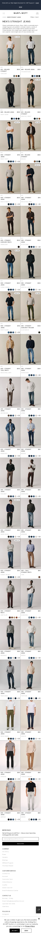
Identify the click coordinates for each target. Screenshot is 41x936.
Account (5, 872)
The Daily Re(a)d (7, 862)
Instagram (5, 910)
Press (4, 850)
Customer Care (7, 875)
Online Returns (7, 878)
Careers (5, 853)
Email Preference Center (10, 886)
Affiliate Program (7, 859)
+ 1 (19, 613)
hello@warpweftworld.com (15, 897)
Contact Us (6, 869)
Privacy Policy (30, 926)
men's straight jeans (14, 13)
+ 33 (18, 157)
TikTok (4, 913)
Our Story (5, 847)
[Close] (39, 919)
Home (4, 13)
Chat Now (5, 902)
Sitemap (5, 856)
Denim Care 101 (7, 884)
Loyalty (4, 881)
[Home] (20, 9)
